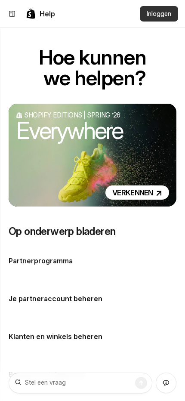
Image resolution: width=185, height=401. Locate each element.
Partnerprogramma (41, 260)
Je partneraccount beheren (55, 298)
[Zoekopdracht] (141, 383)
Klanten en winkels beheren (55, 336)
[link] (40, 14)
